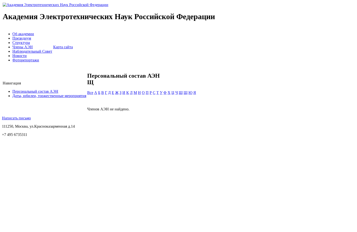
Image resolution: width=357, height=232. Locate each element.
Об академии (23, 34)
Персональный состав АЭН (35, 91)
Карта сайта (63, 47)
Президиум (21, 38)
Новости (19, 56)
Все (90, 93)
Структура (21, 43)
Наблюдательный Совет (32, 51)
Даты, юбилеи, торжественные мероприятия (49, 96)
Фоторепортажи (25, 60)
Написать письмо (16, 118)
